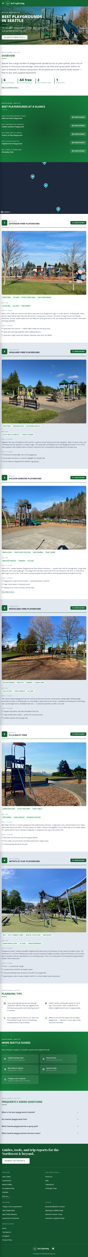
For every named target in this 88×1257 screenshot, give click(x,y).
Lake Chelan (6, 1177)
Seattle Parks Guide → (10, 87)
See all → (6, 1196)
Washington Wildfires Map (54, 1210)
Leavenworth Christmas (10, 1218)
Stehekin (5, 1192)
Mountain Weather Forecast (55, 1206)
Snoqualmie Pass (8, 1188)
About (4, 1228)
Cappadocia (49, 1184)
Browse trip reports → (16, 1161)
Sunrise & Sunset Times (53, 1214)
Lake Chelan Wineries (9, 1214)
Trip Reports (6, 1232)
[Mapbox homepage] (5, 212)
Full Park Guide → (8, 592)
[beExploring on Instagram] (53, 1249)
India (47, 1180)
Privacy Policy (7, 1240)
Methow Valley (7, 1184)
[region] (44, 188)
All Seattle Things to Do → (14, 37)
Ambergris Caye (51, 1188)
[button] (58, 209)
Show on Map (78, 117)
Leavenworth (6, 1180)
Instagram (5, 1236)
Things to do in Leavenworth (12, 1206)
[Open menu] (3, 3)
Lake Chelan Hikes (8, 1210)
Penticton (48, 1177)
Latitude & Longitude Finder (54, 1218)
